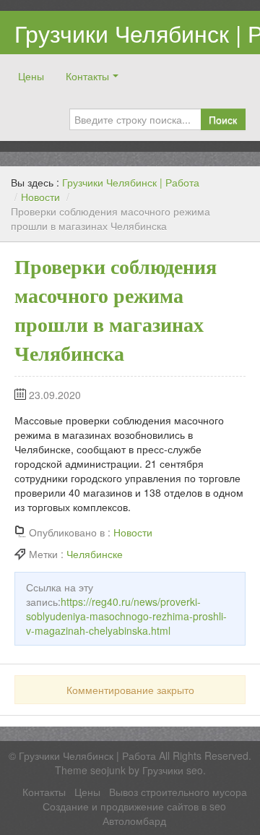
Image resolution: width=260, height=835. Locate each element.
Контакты (87, 76)
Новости (40, 196)
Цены (31, 76)
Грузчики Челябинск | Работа (130, 182)
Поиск (223, 119)
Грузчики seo (172, 770)
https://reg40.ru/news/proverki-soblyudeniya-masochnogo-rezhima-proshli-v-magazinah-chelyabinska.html (126, 616)
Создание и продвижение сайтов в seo (134, 806)
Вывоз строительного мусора (178, 791)
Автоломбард (134, 820)
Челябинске (94, 554)
